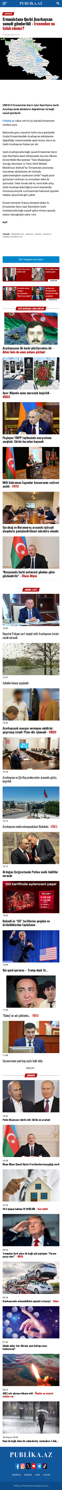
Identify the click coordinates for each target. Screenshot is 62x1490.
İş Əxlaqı (46, 1474)
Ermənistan (18, 234)
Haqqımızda (16, 1474)
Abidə (39, 234)
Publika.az (9, 120)
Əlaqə (37, 1474)
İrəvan (30, 234)
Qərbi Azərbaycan (13, 237)
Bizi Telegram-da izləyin (31, 259)
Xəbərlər (28, 1474)
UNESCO (47, 234)
